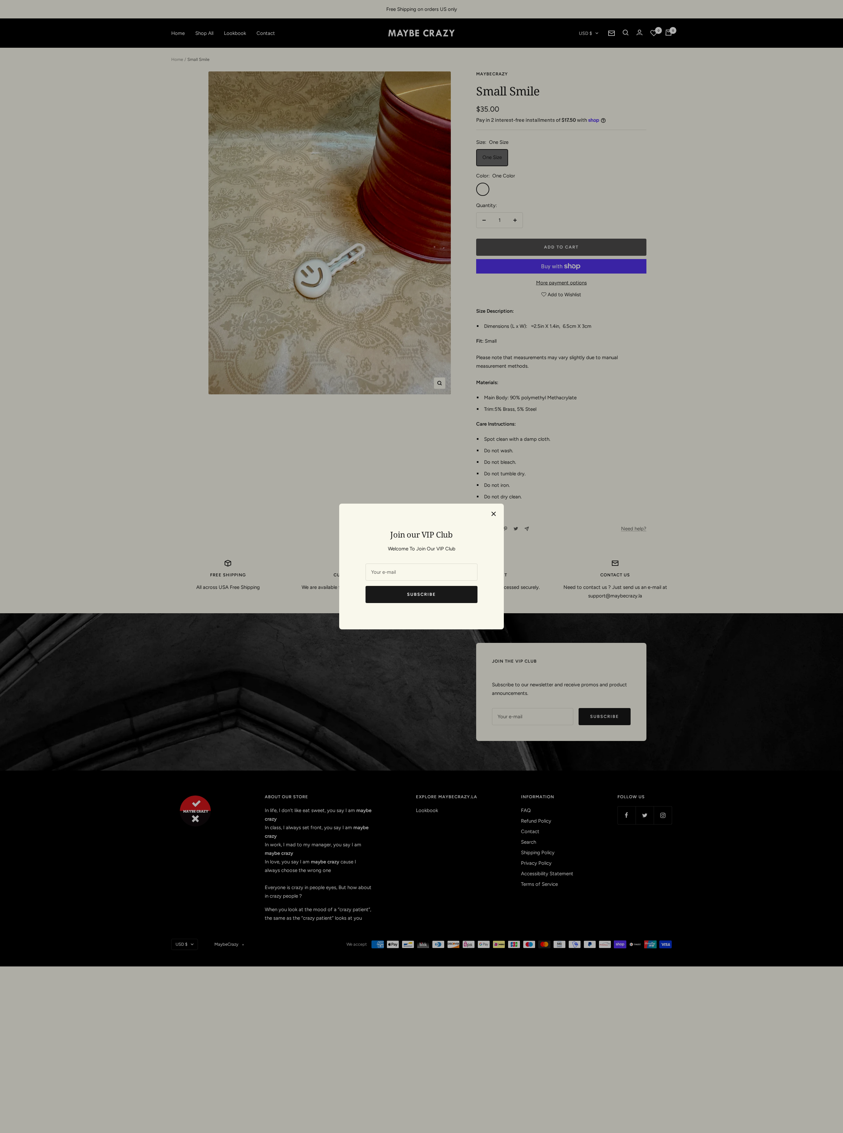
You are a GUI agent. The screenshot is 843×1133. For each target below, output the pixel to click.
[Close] (493, 514)
